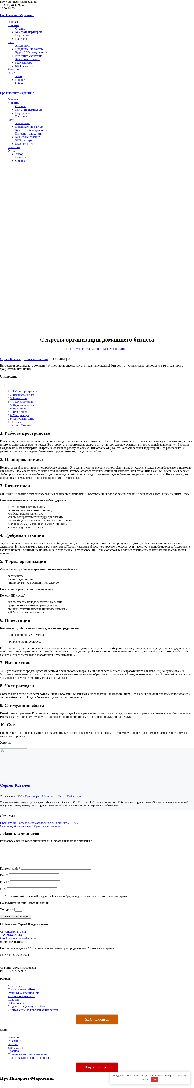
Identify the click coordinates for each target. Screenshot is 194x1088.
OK (154, 1079)
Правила (13, 1051)
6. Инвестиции (18, 408)
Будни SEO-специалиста (31, 52)
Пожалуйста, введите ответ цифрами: (24, 902)
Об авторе (14, 1040)
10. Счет (16, 422)
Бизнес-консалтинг (27, 59)
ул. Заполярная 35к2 (13, 931)
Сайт (3, 889)
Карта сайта (15, 1047)
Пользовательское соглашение (27, 1054)
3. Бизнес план (18, 398)
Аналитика (22, 45)
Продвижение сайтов (29, 49)
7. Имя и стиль (18, 411)
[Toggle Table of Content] (3, 384)
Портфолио (22, 35)
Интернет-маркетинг (28, 55)
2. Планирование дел (22, 394)
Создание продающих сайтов (26, 1006)
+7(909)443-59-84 (11, 935)
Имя (4, 875)
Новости (20, 79)
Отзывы (20, 28)
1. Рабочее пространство (24, 391)
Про (17, 15)
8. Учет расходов (19, 415)
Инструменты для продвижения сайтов (33, 1009)
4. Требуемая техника (22, 401)
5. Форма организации (23, 405)
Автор (19, 76)
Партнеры (21, 38)
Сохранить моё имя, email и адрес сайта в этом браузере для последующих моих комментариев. (66, 896)
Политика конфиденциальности (28, 1057)
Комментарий (10, 868)
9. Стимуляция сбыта (22, 418)
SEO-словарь (23, 62)
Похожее (26, 425)
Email (4, 882)
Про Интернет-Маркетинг (83, 348)
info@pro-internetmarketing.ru (18, 938)
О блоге (20, 83)
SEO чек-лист (24, 66)
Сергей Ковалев (10, 359)
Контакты (14, 1037)
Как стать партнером (28, 32)
